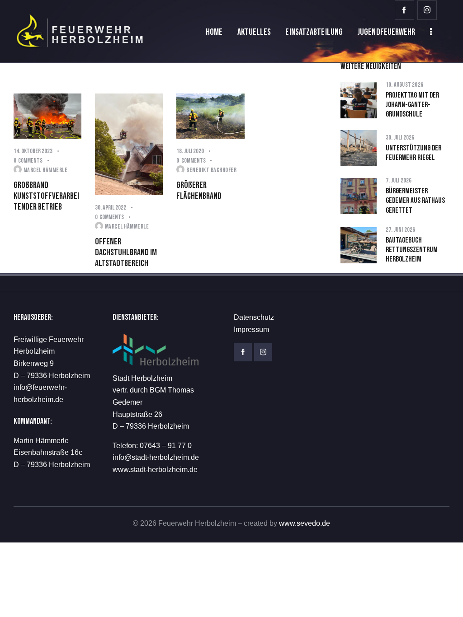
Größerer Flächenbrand (199, 190)
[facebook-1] (404, 10)
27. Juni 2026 (401, 230)
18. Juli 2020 (190, 151)
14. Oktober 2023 (33, 151)
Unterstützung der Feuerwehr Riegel (413, 153)
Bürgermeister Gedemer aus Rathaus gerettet (415, 201)
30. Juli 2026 (400, 137)
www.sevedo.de (304, 523)
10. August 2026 (404, 85)
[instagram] (427, 10)
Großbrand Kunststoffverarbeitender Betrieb (46, 196)
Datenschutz (254, 317)
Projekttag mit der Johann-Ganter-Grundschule (412, 105)
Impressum (251, 329)
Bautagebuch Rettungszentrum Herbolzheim (412, 250)
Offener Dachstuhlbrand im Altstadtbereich (126, 252)
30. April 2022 (110, 207)
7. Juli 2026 (398, 180)
